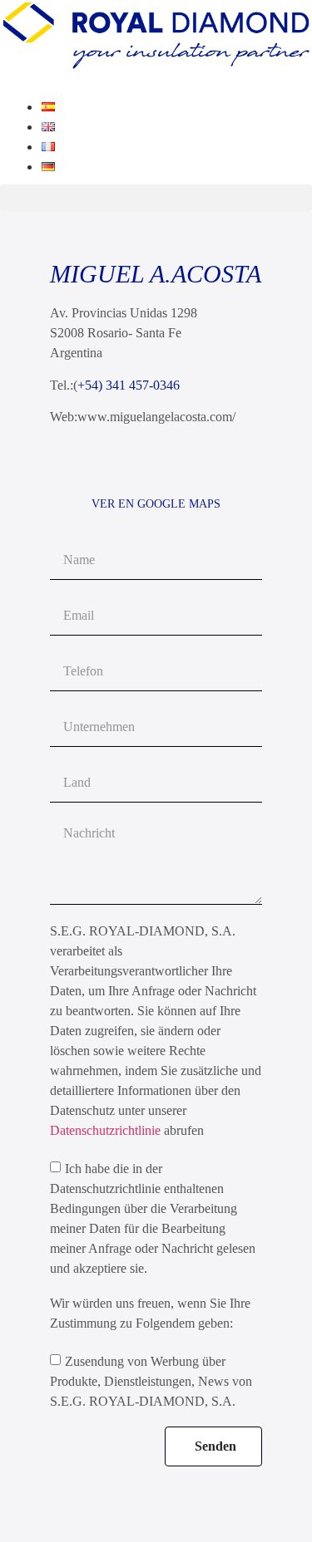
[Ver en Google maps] (156, 467)
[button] (156, 198)
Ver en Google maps (156, 504)
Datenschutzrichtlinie (107, 1130)
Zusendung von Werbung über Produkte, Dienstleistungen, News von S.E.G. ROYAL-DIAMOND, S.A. (151, 1381)
